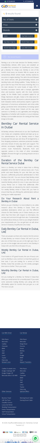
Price (5, 24)
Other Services (6, 391)
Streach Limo (6, 362)
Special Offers (24, 391)
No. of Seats (8, 19)
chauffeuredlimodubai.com (16, 423)
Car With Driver (7, 333)
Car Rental (23, 333)
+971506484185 (10, 1)
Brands (6, 30)
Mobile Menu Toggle (37, 6)
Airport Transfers (25, 362)
